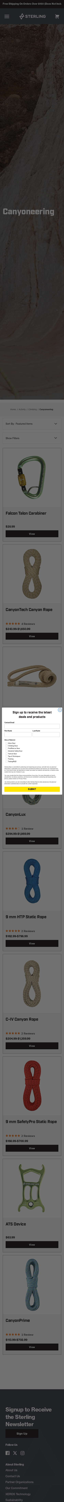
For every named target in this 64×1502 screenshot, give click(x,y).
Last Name (36, 730)
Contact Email (9, 722)
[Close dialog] (59, 710)
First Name (8, 730)
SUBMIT (32, 789)
